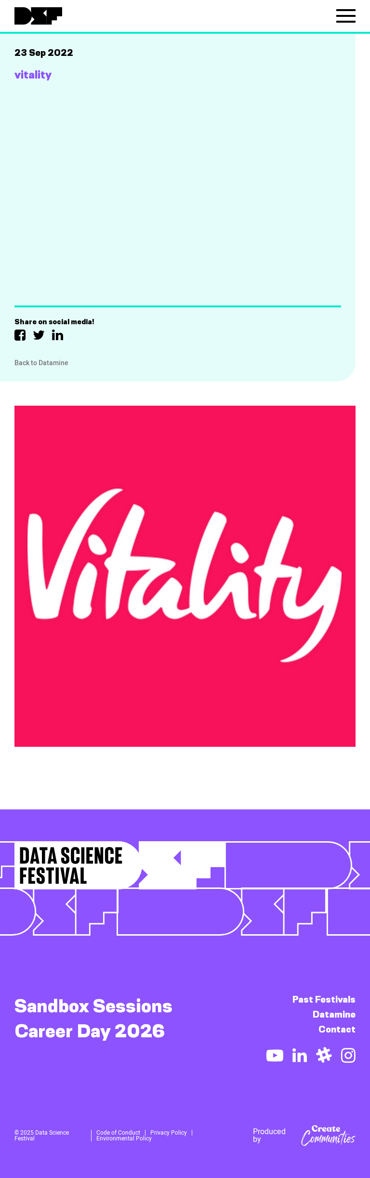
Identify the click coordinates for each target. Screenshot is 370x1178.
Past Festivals (324, 999)
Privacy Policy (168, 1133)
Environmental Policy (124, 1138)
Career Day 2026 (89, 1031)
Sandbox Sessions (93, 1006)
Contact (337, 1029)
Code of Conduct (118, 1133)
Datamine (334, 1014)
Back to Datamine (41, 362)
